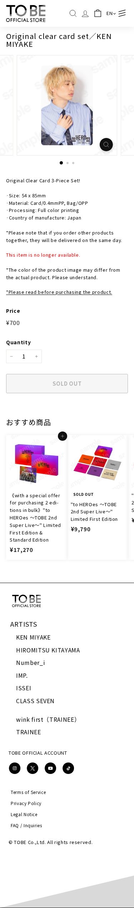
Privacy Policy (26, 803)
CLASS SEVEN (35, 700)
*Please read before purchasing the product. (59, 291)
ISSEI (23, 688)
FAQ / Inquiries (26, 825)
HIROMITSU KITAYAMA (48, 650)
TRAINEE (28, 731)
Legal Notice (24, 814)
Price (13, 310)
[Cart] (97, 13)
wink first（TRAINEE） (48, 719)
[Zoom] (106, 145)
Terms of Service (28, 792)
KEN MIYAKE (33, 637)
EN (109, 13)
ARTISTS (23, 623)
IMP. (22, 675)
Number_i (30, 662)
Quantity (18, 342)
